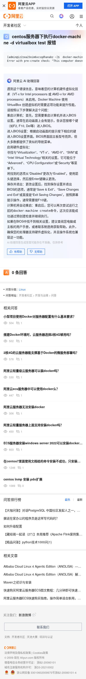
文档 (7, 637)
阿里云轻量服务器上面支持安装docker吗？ (33, 425)
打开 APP (73, 6)
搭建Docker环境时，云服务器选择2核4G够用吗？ (38, 334)
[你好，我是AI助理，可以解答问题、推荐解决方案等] (61, 16)
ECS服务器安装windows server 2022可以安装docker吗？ (43, 443)
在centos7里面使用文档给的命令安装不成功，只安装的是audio (43, 461)
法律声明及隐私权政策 (17, 653)
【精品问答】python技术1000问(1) (28, 542)
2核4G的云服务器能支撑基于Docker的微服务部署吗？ (41, 352)
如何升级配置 (13, 526)
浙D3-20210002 (44, 667)
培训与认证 (46, 637)
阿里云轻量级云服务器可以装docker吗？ (32, 370)
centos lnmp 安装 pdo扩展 (23, 479)
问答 (53, 295)
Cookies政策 (40, 653)
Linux (22, 289)
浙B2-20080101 (46, 662)
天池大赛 (32, 637)
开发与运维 (41, 295)
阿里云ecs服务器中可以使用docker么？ (31, 388)
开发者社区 (25, 295)
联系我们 (43, 627)
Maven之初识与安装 (18, 582)
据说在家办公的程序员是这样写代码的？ (31, 518)
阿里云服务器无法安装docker (24, 407)
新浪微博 (25, 615)
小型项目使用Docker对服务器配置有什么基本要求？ (40, 316)
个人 (79, 25)
